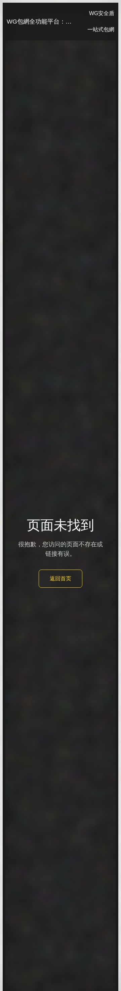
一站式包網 (100, 29)
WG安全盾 (101, 13)
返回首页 (60, 578)
